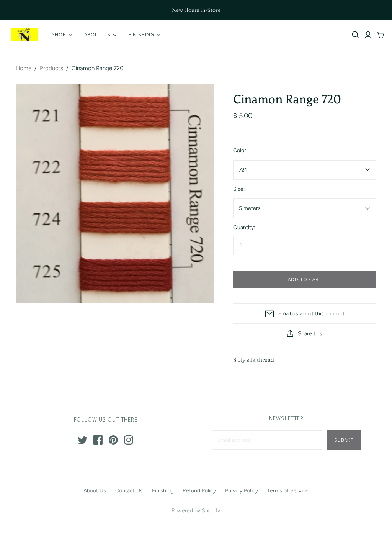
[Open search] (355, 35)
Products (51, 68)
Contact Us (129, 490)
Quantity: (244, 227)
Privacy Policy (241, 490)
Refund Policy (199, 490)
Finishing (162, 490)
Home (23, 68)
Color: (240, 150)
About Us (94, 490)
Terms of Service (288, 490)
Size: (239, 189)
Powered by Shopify (196, 510)
